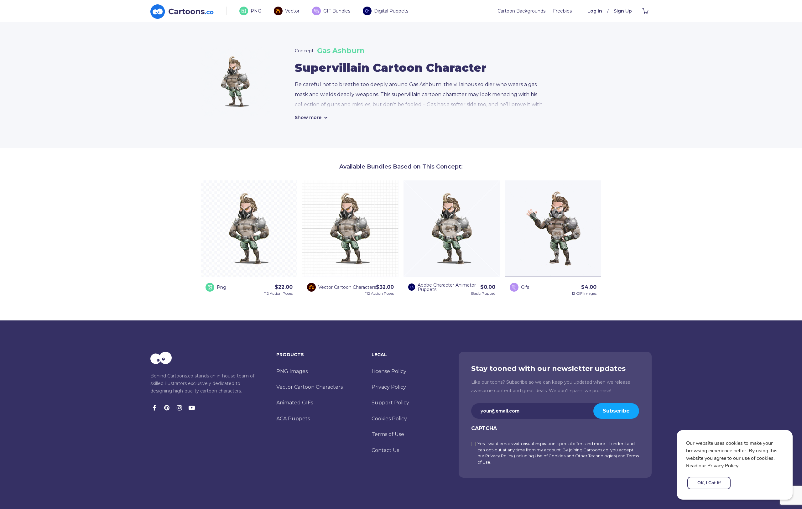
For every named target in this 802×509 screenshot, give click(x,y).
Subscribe (616, 411)
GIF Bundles (336, 11)
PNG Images (292, 371)
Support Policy (390, 403)
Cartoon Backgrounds (521, 11)
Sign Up (623, 11)
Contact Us (385, 450)
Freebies (562, 11)
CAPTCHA (484, 428)
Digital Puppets (391, 11)
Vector (292, 11)
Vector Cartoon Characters (309, 387)
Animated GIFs (294, 403)
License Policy (389, 371)
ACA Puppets (293, 419)
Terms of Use (388, 434)
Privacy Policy (389, 387)
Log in (594, 11)
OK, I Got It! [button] (709, 483)
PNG (256, 11)
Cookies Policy (389, 419)
